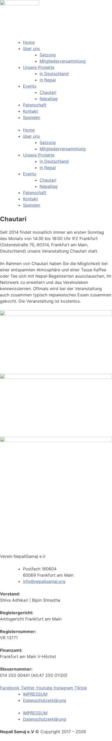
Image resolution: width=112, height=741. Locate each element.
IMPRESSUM (35, 694)
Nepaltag (49, 98)
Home (29, 42)
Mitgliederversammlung (63, 61)
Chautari (48, 92)
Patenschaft (34, 104)
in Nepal (48, 79)
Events (29, 86)
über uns (31, 48)
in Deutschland (54, 73)
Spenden (31, 117)
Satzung (48, 54)
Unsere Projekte (38, 67)
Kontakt (30, 111)
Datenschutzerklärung (44, 700)
